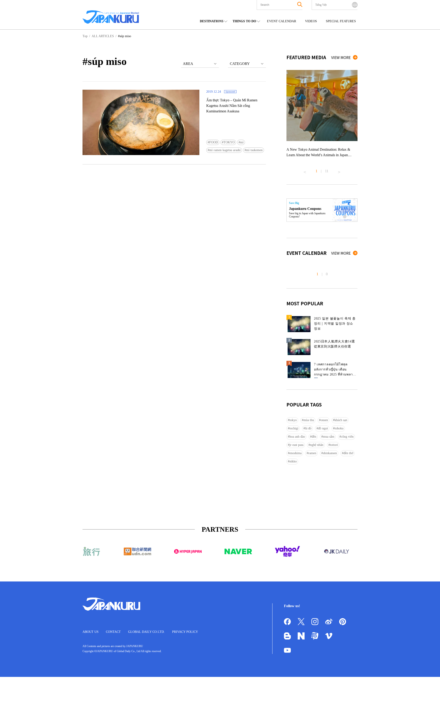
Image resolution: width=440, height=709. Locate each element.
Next (339, 170)
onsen (324, 420)
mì (242, 142)
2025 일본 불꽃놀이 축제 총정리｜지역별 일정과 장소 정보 (335, 323)
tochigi (293, 428)
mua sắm (328, 436)
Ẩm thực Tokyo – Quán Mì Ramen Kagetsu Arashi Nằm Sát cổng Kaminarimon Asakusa (231, 105)
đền (314, 436)
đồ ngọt (323, 428)
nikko (293, 461)
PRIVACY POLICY (185, 632)
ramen (312, 453)
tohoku (339, 428)
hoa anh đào (297, 436)
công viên (347, 436)
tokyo (293, 420)
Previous (304, 170)
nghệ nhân (316, 445)
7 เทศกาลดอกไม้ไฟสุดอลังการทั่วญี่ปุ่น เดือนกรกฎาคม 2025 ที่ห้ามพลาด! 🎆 (335, 370)
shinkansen (330, 453)
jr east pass (296, 445)
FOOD (213, 142)
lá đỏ (308, 428)
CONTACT (113, 632)
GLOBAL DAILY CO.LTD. (146, 632)
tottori (334, 445)
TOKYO (229, 142)
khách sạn (341, 420)
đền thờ (348, 453)
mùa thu (308, 420)
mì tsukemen (254, 150)
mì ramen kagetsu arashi (225, 150)
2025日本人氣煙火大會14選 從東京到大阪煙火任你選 (334, 344)
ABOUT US (90, 632)
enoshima (295, 453)
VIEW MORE (341, 57)
